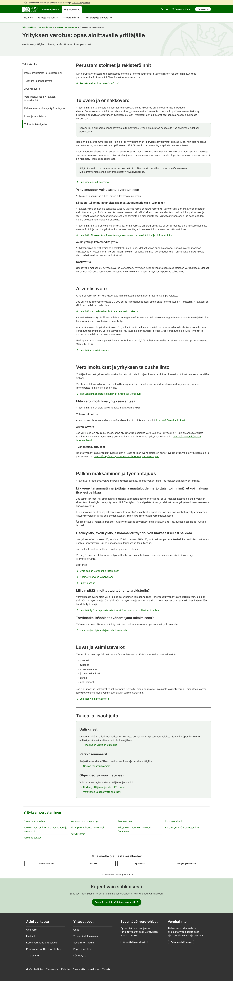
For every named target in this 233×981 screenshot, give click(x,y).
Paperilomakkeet (82, 949)
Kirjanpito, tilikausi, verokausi (87, 827)
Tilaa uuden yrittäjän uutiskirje (100, 744)
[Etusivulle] (29, 9)
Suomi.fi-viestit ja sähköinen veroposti (115, 902)
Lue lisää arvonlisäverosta (94, 350)
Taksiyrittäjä (125, 821)
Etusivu (27, 17)
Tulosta (106, 969)
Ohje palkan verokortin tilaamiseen (99, 570)
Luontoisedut (87, 583)
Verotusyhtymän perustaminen (182, 827)
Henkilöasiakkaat (50, 9)
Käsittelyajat (80, 955)
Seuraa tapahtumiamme (96, 766)
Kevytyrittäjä (78, 834)
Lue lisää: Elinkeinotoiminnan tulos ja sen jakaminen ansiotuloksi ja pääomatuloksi (126, 235)
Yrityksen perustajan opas (85, 821)
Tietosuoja (52, 969)
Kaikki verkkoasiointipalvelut (42, 942)
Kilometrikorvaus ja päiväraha (97, 576)
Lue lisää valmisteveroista (94, 698)
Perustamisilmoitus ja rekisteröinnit (99, 83)
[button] (47, 18)
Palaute (65, 969)
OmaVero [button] (202, 9)
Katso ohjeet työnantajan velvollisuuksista (104, 630)
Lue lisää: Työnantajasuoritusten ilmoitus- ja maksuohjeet (126, 456)
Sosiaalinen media (83, 942)
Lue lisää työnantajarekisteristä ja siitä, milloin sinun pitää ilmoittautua (119, 610)
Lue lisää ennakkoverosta (94, 182)
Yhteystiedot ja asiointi (86, 936)
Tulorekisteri (33, 955)
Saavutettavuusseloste (86, 969)
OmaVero (31, 929)
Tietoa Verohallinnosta (181, 942)
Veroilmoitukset (32, 837)
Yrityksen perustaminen (66, 27)
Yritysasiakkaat (72, 9)
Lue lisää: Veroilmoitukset (170, 420)
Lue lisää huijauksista (81, 2)
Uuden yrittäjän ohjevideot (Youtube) (104, 787)
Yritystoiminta (45, 27)
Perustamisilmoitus (34, 821)
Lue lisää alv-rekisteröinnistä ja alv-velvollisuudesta (109, 311)
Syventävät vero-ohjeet (134, 942)
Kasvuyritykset (173, 821)
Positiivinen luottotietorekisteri (43, 949)
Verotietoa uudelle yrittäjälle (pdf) (102, 791)
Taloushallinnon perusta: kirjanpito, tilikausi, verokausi (110, 393)
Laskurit (30, 936)
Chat (76, 929)
